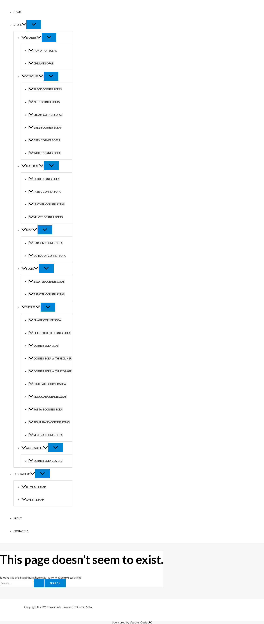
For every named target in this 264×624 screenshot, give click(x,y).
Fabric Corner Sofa (47, 191)
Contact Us (21, 473)
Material (32, 166)
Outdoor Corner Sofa (49, 255)
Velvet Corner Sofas (48, 217)
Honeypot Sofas (45, 50)
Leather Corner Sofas (48, 204)
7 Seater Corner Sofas (48, 294)
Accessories (34, 447)
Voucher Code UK (141, 622)
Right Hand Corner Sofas (51, 422)
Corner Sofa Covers (47, 460)
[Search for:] (22, 583)
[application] (24, 24)
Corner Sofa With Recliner (52, 358)
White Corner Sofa (46, 153)
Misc (29, 230)
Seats (30, 268)
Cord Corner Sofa (46, 178)
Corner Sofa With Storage (52, 371)
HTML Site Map (36, 486)
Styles (30, 307)
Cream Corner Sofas (47, 114)
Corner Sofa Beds (45, 345)
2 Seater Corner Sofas (48, 281)
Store (17, 24)
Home (17, 12)
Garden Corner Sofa (47, 243)
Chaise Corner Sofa (47, 320)
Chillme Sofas (43, 63)
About (17, 518)
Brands (31, 37)
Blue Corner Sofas (46, 102)
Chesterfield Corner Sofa (51, 333)
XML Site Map (35, 499)
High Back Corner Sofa (49, 384)
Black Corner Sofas (47, 89)
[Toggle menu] (33, 24)
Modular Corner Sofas (49, 396)
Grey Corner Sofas (46, 140)
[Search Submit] (39, 583)
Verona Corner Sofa (47, 435)
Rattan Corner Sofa (47, 409)
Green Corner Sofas (47, 127)
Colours (32, 76)
